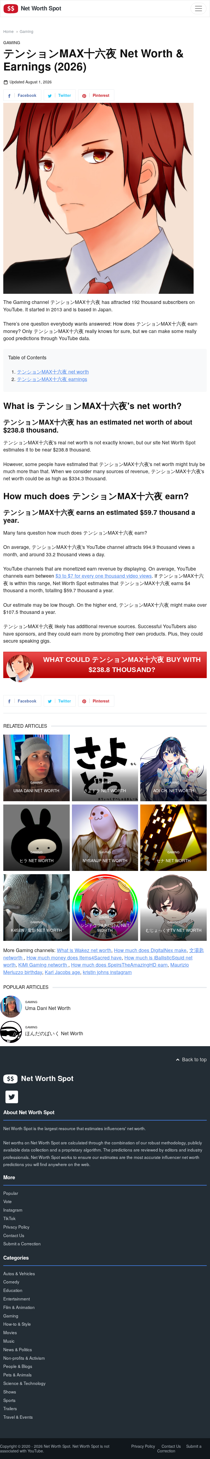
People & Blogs (17, 1366)
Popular (10, 1193)
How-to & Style (17, 1324)
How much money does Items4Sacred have (74, 957)
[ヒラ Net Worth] (36, 838)
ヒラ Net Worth (36, 860)
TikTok (9, 1218)
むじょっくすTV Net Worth (174, 930)
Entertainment (16, 1299)
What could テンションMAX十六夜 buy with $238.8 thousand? (122, 664)
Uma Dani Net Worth (36, 790)
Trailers (10, 1408)
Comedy (11, 1282)
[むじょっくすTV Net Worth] (173, 907)
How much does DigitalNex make (150, 950)
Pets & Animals (17, 1374)
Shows (9, 1392)
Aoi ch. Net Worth (173, 790)
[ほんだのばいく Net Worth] (11, 1031)
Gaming (26, 31)
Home (8, 31)
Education (12, 1290)
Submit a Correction (22, 1243)
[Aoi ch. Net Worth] (173, 768)
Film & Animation (19, 1307)
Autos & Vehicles (19, 1273)
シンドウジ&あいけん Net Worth (104, 928)
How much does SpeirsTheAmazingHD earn (119, 964)
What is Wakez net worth (84, 950)
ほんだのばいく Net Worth (54, 1033)
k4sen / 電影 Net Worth (36, 930)
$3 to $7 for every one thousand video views (104, 575)
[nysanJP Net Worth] (105, 838)
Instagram (12, 1210)
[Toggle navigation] (198, 8)
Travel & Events (18, 1417)
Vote (7, 1201)
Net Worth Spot (40, 8)
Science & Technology (24, 1383)
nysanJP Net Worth (105, 860)
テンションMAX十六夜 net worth (53, 371)
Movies (10, 1332)
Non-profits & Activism (24, 1358)
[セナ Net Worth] (173, 838)
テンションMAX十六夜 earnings (52, 379)
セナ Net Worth (173, 860)
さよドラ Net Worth (105, 790)
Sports (9, 1400)
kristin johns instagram (107, 972)
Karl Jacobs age (62, 972)
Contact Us (13, 1235)
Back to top (194, 1059)
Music (8, 1341)
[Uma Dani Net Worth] (36, 768)
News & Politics (17, 1349)
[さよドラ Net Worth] (105, 768)
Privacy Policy (16, 1227)
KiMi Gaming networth (43, 964)
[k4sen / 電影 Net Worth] (36, 907)
